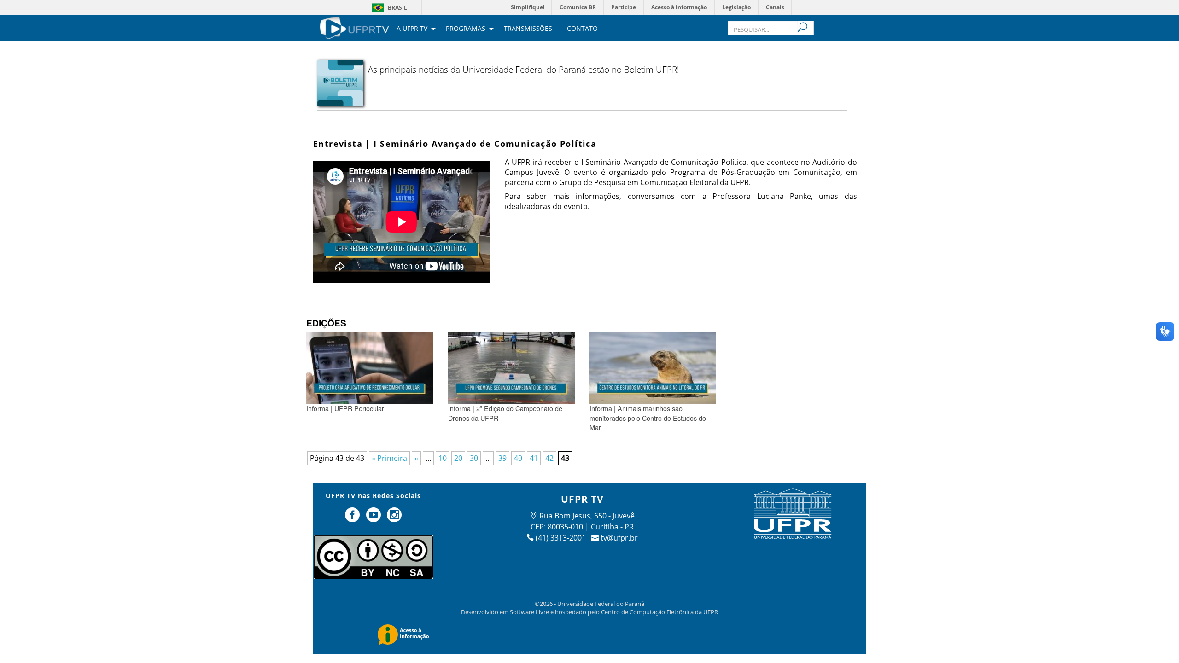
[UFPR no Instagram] (394, 518)
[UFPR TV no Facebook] (353, 518)
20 (458, 458)
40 (518, 458)
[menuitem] (354, 27)
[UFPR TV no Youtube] (374, 518)
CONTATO (582, 29)
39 (502, 458)
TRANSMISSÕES (528, 29)
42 (549, 458)
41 (534, 458)
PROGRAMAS (465, 29)
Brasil (397, 8)
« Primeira (389, 458)
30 (474, 458)
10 (442, 458)
